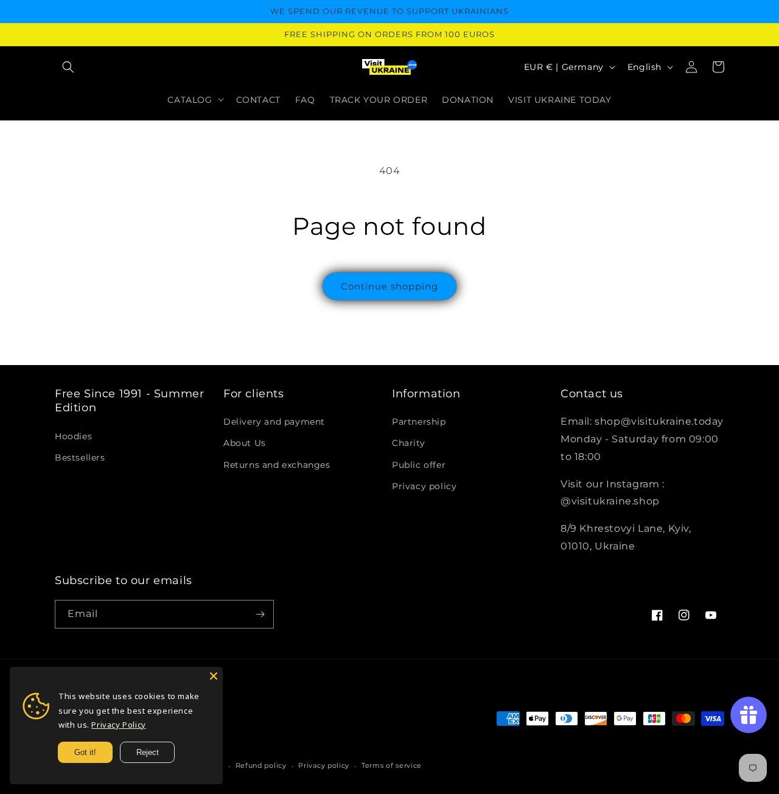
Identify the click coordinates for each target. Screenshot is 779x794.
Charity (408, 442)
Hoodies (73, 436)
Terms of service (392, 765)
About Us (244, 442)
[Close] (214, 676)
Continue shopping (389, 286)
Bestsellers (80, 457)
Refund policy (261, 765)
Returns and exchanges (276, 464)
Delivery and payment (274, 421)
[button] (68, 67)
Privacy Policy (118, 724)
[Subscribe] (259, 614)
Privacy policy (424, 486)
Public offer (418, 464)
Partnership (419, 421)
